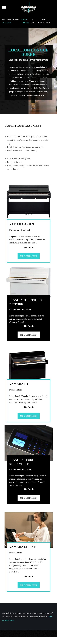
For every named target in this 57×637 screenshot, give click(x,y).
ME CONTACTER (28, 256)
